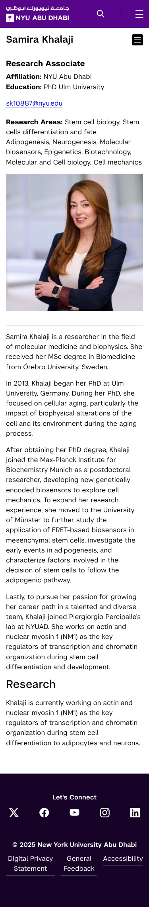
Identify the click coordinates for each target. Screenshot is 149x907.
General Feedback (79, 863)
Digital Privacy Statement (30, 863)
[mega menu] (137, 14)
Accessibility (123, 858)
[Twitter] (14, 813)
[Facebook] (44, 813)
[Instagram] (105, 813)
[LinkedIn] (135, 813)
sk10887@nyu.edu (34, 103)
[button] (100, 14)
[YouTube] (75, 813)
